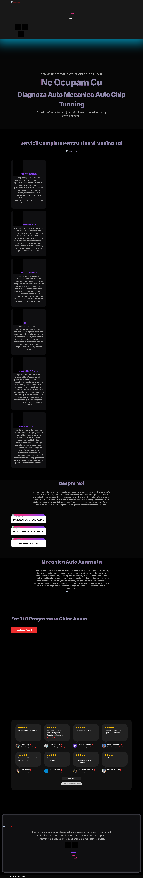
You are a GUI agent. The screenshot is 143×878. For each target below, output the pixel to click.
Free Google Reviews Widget (72, 783)
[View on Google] (17, 746)
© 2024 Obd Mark (17, 876)
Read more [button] (51, 737)
